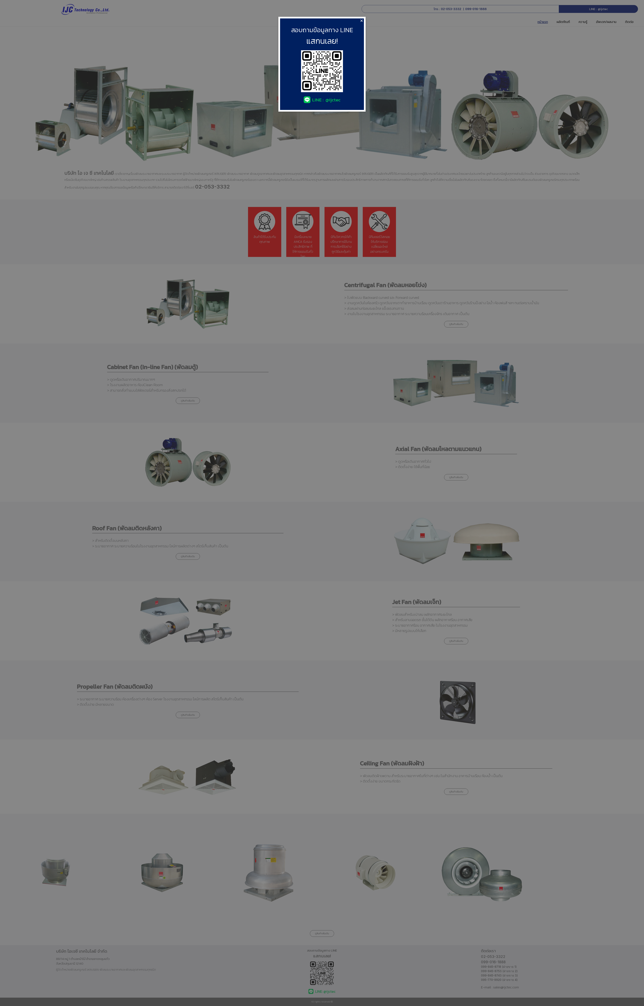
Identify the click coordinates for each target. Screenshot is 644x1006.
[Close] (362, 21)
